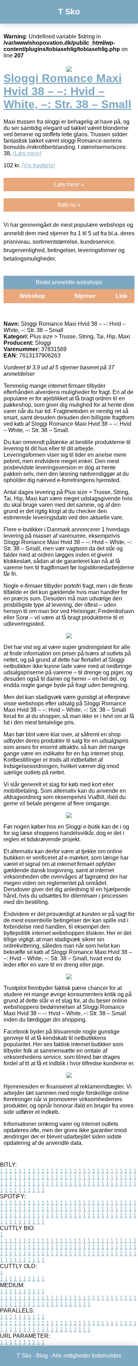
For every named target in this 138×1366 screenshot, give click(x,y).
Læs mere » (69, 184)
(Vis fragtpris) (38, 165)
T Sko (69, 11)
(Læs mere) (27, 153)
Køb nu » (69, 205)
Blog (42, 1356)
